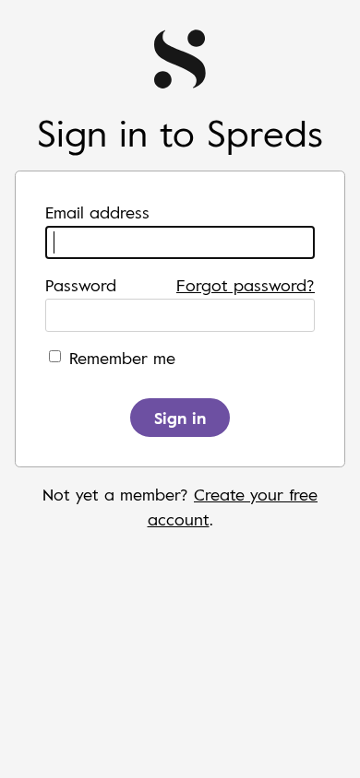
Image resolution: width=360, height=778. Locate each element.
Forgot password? (245, 285)
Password (80, 285)
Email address (97, 212)
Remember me (122, 358)
